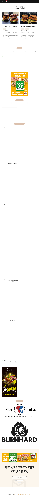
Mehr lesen (7, 41)
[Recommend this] (12, 28)
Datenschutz (28, 494)
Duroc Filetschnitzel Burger (28, 26)
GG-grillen (16, 494)
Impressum (22, 494)
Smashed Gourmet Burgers (10, 26)
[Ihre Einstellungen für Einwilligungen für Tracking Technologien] (2, 496)
